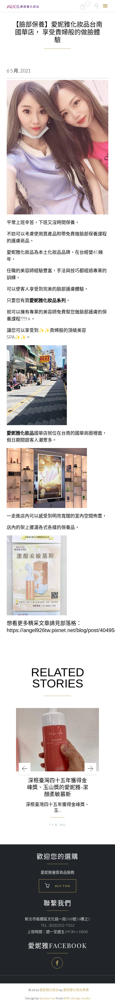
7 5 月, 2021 (57, 825)
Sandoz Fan (47, 998)
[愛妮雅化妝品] (23, 6)
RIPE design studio (77, 998)
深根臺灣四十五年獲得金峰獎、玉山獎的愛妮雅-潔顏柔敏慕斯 (57, 787)
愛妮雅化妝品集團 (76, 990)
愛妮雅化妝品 (49, 990)
